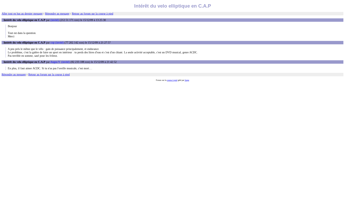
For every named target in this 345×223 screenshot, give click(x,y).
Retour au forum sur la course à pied (92, 13)
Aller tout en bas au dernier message (22, 13)
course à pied (172, 80)
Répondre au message (57, 13)
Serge (187, 80)
